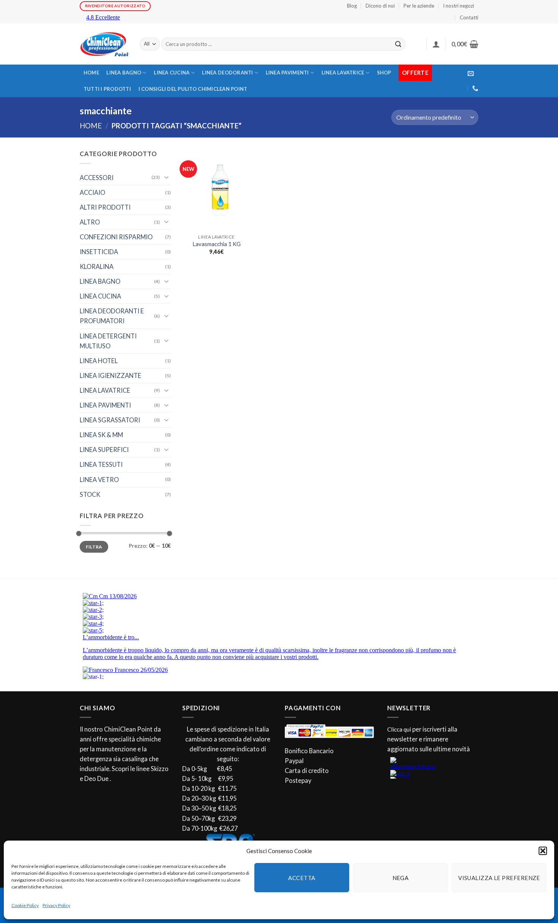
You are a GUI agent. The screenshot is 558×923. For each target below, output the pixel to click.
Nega (400, 877)
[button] (543, 851)
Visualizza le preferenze (499, 877)
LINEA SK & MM (101, 434)
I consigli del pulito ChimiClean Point (193, 89)
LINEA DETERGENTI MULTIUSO (108, 340)
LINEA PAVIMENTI (287, 73)
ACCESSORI (96, 177)
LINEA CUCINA (171, 73)
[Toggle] (166, 177)
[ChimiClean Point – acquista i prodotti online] (104, 44)
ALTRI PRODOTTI (105, 207)
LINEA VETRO (99, 479)
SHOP (384, 73)
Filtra (94, 547)
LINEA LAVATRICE (343, 73)
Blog (352, 6)
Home (91, 125)
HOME (91, 73)
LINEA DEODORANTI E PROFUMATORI (112, 315)
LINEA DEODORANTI (227, 73)
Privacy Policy (56, 905)
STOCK (90, 494)
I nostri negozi (458, 6)
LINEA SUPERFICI (104, 449)
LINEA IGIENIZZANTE (110, 375)
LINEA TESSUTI (101, 464)
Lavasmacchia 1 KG (216, 244)
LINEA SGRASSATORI (110, 420)
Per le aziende (419, 6)
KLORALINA (96, 266)
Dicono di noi (380, 6)
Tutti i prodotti (107, 89)
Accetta (301, 877)
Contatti (469, 17)
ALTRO (90, 222)
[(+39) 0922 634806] (475, 88)
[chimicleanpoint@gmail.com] (471, 73)
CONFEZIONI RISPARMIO (116, 236)
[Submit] (398, 44)
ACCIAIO (92, 192)
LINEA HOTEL (99, 360)
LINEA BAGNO (123, 73)
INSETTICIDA (99, 251)
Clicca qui (399, 729)
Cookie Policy (25, 905)
